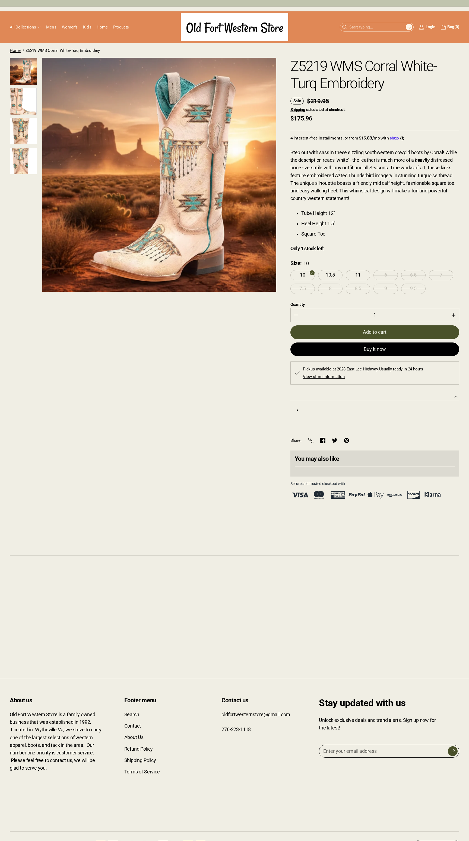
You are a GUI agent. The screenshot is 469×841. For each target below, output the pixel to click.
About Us (134, 737)
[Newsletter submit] (453, 751)
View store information (324, 377)
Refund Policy (138, 749)
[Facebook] (323, 440)
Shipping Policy (140, 760)
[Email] (311, 440)
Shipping (297, 109)
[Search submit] (409, 27)
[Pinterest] (347, 440)
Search (131, 714)
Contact (132, 726)
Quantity (297, 304)
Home (15, 50)
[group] (23, 71)
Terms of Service (142, 772)
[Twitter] (335, 440)
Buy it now (375, 349)
